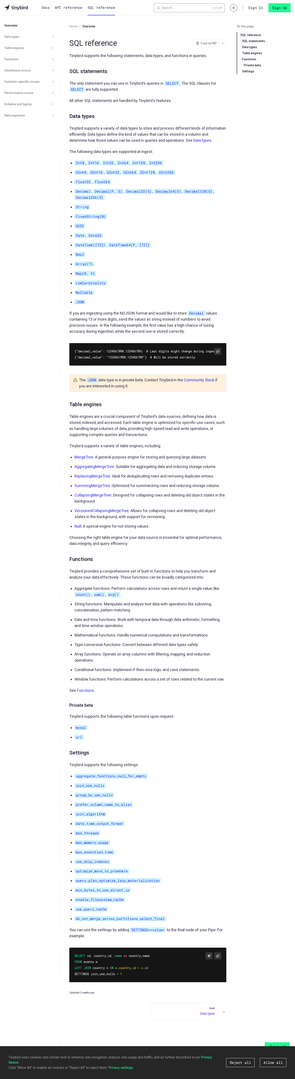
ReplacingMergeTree (92, 476)
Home (73, 26)
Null (78, 526)
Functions (85, 690)
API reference (68, 7)
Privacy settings (120, 1068)
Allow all (273, 1062)
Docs (46, 7)
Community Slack (199, 380)
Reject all (240, 1062)
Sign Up (279, 7)
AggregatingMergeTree (94, 466)
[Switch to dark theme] (233, 7)
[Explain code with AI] (209, 955)
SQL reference (101, 7)
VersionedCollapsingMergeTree (102, 510)
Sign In (255, 7)
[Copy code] (217, 351)
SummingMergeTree (92, 485)
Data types (202, 140)
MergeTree (84, 457)
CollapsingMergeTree (93, 495)
